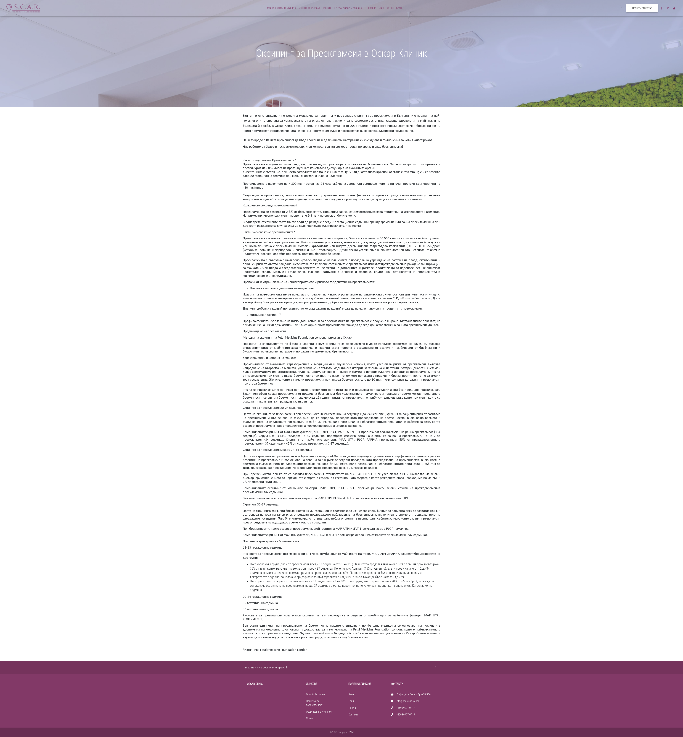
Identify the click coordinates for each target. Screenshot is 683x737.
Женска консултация (310, 7)
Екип (381, 7)
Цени (351, 701)
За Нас (389, 7)
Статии (310, 718)
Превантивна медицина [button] (348, 8)
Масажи (327, 7)
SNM (351, 732)
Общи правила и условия (319, 711)
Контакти (353, 714)
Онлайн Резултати (315, 694)
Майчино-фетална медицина (282, 7)
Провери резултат (642, 8)
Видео (399, 7)
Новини (372, 7)
